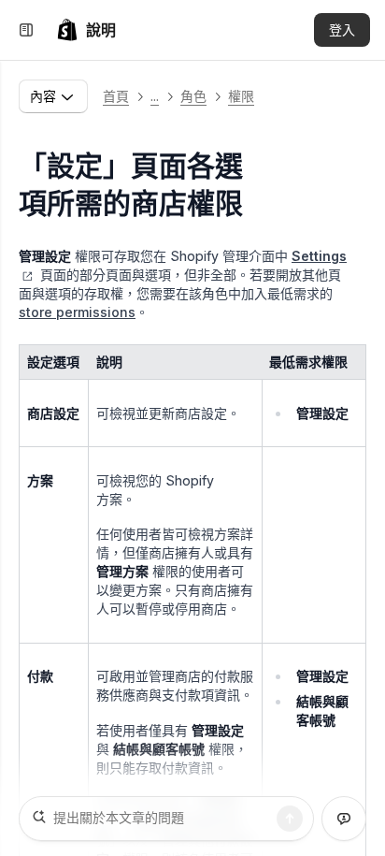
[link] (86, 30)
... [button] (154, 96)
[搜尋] (290, 818)
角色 (193, 96)
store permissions (77, 312)
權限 (241, 96)
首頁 (116, 96)
